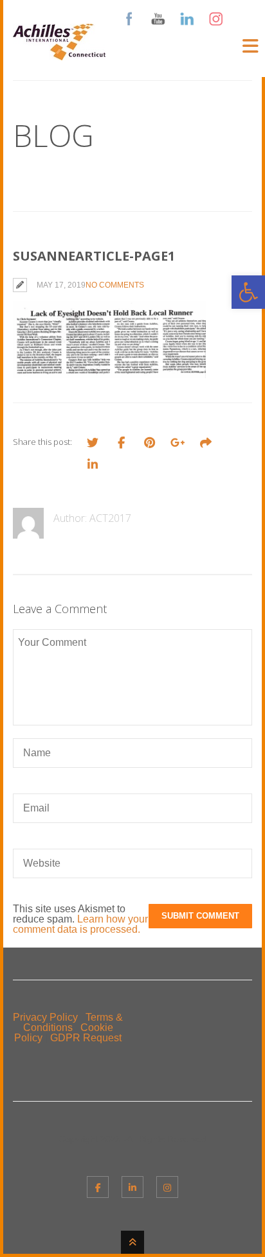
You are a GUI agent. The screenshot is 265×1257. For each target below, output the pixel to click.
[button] (248, 292)
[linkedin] (132, 1187)
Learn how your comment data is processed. (80, 924)
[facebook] (98, 1187)
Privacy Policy (45, 1017)
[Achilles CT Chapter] (59, 52)
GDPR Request (86, 1037)
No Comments (115, 285)
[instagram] (167, 1187)
